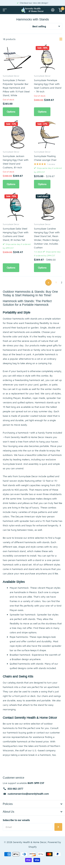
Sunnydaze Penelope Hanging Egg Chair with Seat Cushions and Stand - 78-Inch (47, 86)
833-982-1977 (15, 788)
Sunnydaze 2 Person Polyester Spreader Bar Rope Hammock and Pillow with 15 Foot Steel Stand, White (16, 88)
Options (11, 111)
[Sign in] (52, 10)
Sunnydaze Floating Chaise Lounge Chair (45, 158)
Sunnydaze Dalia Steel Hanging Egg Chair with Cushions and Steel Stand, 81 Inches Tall (15, 234)
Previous (48, 282)
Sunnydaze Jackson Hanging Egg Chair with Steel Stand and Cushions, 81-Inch (15, 162)
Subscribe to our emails (16, 820)
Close (32, 804)
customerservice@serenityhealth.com (28, 793)
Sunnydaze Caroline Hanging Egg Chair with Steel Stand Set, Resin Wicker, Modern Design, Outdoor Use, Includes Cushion (47, 238)
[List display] (60, 39)
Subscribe (58, 827)
